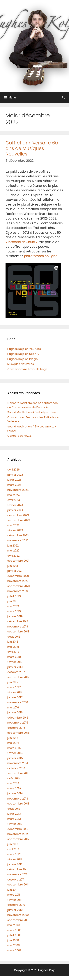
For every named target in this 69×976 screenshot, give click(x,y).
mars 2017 (14, 687)
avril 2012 (13, 849)
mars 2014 (14, 788)
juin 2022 (13, 545)
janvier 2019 (15, 616)
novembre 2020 (18, 581)
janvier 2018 (15, 667)
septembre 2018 (18, 631)
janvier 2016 (15, 712)
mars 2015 (14, 748)
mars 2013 (14, 819)
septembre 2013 (18, 803)
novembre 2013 (17, 798)
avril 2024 (13, 500)
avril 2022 (13, 556)
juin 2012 (12, 844)
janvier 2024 (15, 510)
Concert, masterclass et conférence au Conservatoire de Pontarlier (32, 405)
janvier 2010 (15, 910)
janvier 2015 (15, 758)
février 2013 (14, 824)
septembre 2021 (18, 561)
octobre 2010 (16, 905)
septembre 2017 (18, 677)
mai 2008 (13, 945)
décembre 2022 (18, 535)
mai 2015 (13, 743)
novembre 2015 (17, 722)
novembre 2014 (17, 763)
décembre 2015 (18, 717)
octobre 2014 (16, 768)
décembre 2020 (18, 576)
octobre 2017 (16, 672)
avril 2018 (13, 652)
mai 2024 (13, 495)
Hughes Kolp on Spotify (23, 354)
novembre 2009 (18, 915)
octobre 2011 (15, 879)
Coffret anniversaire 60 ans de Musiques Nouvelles (32, 148)
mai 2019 (13, 606)
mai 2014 (13, 783)
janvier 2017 (15, 697)
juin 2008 (13, 940)
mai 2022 (13, 550)
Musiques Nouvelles (20, 364)
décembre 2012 (17, 829)
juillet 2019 (14, 596)
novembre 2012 (17, 834)
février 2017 (14, 692)
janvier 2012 (14, 864)
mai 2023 (13, 525)
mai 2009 (13, 925)
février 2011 (14, 900)
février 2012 (14, 859)
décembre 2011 (17, 869)
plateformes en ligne (40, 256)
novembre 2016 (17, 702)
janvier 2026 (15, 475)
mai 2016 (13, 707)
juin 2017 (12, 682)
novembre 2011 (17, 874)
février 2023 (15, 530)
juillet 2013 (14, 814)
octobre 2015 (16, 728)
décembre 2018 (17, 621)
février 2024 (15, 505)
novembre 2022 (17, 540)
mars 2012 (14, 854)
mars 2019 (14, 611)
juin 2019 (12, 601)
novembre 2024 (18, 490)
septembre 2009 (18, 920)
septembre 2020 (18, 586)
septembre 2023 (18, 520)
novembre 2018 (17, 626)
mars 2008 (14, 950)
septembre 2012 (18, 839)
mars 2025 (14, 485)
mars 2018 (14, 657)
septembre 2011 (18, 884)
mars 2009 (14, 930)
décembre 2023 (18, 515)
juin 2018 (12, 641)
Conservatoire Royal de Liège (27, 369)
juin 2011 (12, 890)
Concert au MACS (19, 436)
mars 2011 (13, 895)
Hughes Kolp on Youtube (24, 349)
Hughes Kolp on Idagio (22, 359)
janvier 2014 (15, 793)
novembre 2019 (17, 591)
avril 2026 (13, 469)
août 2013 (13, 809)
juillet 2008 (14, 935)
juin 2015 (12, 738)
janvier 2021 (14, 571)
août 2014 (14, 778)
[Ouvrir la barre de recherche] (63, 97)
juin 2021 (12, 566)
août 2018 (13, 637)
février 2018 (14, 662)
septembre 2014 (18, 773)
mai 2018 (13, 647)
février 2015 (15, 753)
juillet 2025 (14, 480)
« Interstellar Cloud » (22, 242)
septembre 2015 (18, 733)
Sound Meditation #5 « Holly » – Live (31, 412)
